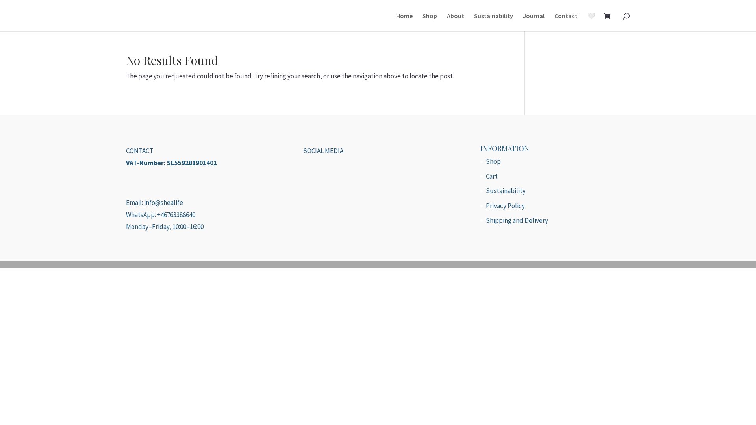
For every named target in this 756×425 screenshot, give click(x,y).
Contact (566, 16)
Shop (429, 16)
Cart (492, 176)
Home (404, 16)
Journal (534, 16)
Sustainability (493, 16)
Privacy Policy (505, 205)
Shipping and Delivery (517, 220)
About (455, 16)
